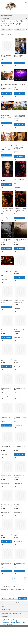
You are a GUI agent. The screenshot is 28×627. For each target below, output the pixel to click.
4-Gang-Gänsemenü (6, 300)
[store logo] (10, 6)
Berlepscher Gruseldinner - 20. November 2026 (20, 210)
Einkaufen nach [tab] (6, 29)
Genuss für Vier (5, 115)
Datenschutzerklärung (9, 621)
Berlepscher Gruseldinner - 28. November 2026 (20, 241)
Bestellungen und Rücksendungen (11, 613)
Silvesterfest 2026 (5, 178)
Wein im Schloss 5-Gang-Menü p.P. (6, 55)
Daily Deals (4, 616)
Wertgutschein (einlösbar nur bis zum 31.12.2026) (20, 147)
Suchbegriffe (5, 606)
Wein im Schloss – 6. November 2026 (19, 55)
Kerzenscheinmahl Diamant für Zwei (7, 146)
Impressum (6, 619)
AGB (12, 619)
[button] (2, 65)
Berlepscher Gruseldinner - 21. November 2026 (7, 271)
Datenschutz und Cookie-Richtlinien (11, 603)
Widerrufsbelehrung (9, 623)
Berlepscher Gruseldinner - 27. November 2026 (7, 241)
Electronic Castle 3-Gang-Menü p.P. (19, 301)
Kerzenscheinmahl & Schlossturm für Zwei (19, 115)
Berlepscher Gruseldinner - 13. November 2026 (20, 179)
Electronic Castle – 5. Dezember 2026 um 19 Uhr (20, 86)
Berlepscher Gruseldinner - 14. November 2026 (7, 210)
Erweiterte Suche (6, 610)
